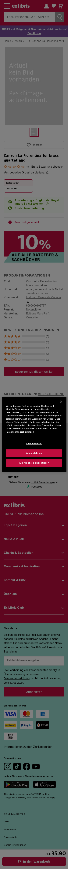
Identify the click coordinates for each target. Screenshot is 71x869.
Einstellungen (34, 444)
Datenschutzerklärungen (20, 432)
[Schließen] (61, 402)
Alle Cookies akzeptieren (34, 463)
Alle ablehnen (34, 453)
